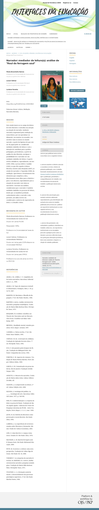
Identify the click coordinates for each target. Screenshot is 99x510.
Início (8, 34)
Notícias (19, 47)
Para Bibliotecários (75, 82)
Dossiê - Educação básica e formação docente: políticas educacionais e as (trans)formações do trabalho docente (37, 42)
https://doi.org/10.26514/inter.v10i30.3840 (20, 104)
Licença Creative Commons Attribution (52, 174)
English (71, 58)
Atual (16, 34)
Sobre (28, 47)
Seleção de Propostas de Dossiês (34, 34)
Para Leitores (73, 76)
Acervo (10, 47)
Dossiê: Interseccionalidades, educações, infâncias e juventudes (33, 37)
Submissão (53, 34)
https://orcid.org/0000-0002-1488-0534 (15, 76)
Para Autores (73, 79)
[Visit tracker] (78, 108)
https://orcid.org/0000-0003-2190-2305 (15, 94)
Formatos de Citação (51, 273)
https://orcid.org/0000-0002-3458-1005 (15, 85)
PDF (44, 106)
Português (72, 63)
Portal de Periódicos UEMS (52, 2)
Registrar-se (67, 2)
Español (72, 60)
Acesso (75, 2)
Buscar (88, 34)
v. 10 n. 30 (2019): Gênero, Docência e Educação (34, 53)
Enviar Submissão (77, 90)
